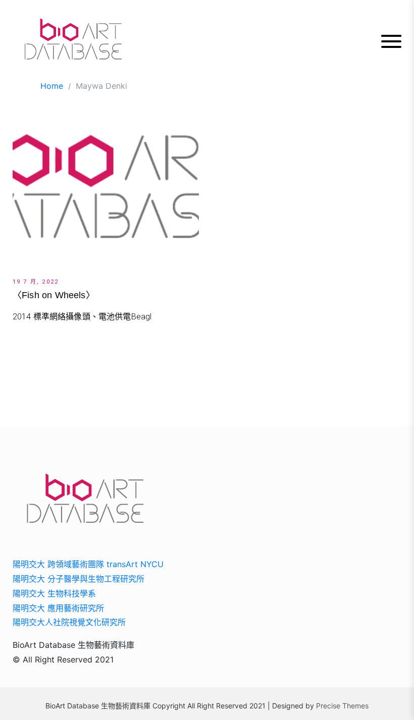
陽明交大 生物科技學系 (54, 593)
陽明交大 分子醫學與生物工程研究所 (78, 579)
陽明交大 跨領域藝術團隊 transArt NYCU (88, 564)
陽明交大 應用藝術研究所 (58, 608)
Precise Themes (342, 705)
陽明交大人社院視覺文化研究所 (69, 622)
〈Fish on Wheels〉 (54, 295)
